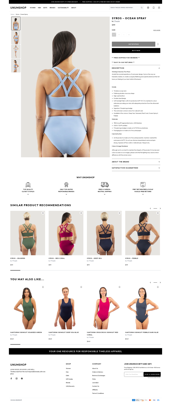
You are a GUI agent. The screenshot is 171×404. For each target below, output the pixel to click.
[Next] (107, 86)
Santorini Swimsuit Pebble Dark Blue (142, 332)
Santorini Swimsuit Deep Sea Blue (64, 332)
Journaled (95, 382)
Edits (67, 375)
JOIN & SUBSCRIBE (152, 374)
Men (67, 372)
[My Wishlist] (154, 8)
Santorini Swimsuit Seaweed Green (26, 332)
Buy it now (136, 50)
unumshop (18, 7)
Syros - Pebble (131, 258)
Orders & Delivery (97, 372)
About (73, 8)
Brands (68, 382)
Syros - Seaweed (17, 258)
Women (68, 368)
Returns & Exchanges (98, 375)
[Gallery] (60, 87)
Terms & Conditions (98, 393)
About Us (95, 368)
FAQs (94, 379)
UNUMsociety (70, 386)
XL (129, 34)
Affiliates (95, 390)
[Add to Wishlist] (157, 44)
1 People (117, 21)
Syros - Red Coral (57, 258)
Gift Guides (69, 379)
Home (12, 14)
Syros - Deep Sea (94, 258)
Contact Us (95, 386)
